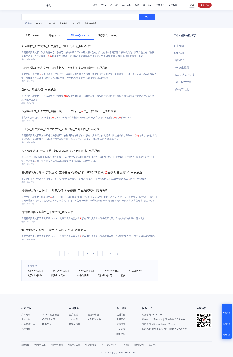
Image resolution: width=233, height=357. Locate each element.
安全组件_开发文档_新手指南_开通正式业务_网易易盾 (56, 46)
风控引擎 (179, 60)
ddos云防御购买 (87, 270)
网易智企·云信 (40, 344)
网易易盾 (32, 5)
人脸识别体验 (94, 319)
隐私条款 (120, 333)
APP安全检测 (181, 67)
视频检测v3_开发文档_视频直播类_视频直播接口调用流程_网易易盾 (64, 67)
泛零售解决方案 (182, 82)
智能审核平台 (91, 23)
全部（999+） (33, 35)
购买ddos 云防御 (61, 270)
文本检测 (179, 45)
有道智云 (153, 344)
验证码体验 (93, 314)
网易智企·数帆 (57, 344)
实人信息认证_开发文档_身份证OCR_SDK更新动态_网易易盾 (60, 150)
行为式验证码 (28, 323)
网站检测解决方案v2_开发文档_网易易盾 (47, 212)
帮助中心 (147, 5)
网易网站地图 (90, 344)
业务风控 (63, 23)
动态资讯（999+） (108, 35)
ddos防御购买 (82, 275)
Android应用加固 (50, 314)
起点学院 (125, 344)
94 (111, 253)
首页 (95, 5)
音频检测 (179, 53)
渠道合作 (160, 5)
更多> (124, 275)
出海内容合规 (181, 89)
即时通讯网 (139, 344)
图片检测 (25, 319)
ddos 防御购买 (112, 270)
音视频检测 (74, 323)
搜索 (182, 5)
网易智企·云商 (74, 344)
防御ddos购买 (105, 275)
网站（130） (56, 35)
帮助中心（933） (80, 35)
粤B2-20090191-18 (127, 352)
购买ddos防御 (35, 275)
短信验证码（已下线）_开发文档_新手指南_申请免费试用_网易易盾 (64, 190)
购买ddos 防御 (58, 275)
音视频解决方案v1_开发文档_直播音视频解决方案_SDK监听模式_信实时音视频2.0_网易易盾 (81, 172)
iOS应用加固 (48, 319)
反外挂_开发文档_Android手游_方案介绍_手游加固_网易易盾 (60, 129)
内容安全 (40, 23)
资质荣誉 (120, 323)
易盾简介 (120, 314)
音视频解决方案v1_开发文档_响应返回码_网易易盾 (53, 230)
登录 (192, 5)
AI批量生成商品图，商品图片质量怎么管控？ (115, 299)
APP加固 (76, 23)
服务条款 (120, 328)
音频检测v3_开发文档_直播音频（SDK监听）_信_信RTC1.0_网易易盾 (68, 111)
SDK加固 (46, 323)
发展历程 (120, 319)
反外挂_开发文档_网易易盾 (38, 89)
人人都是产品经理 (109, 344)
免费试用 (204, 5)
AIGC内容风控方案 (184, 74)
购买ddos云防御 (36, 270)
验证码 (52, 23)
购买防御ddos (135, 270)
